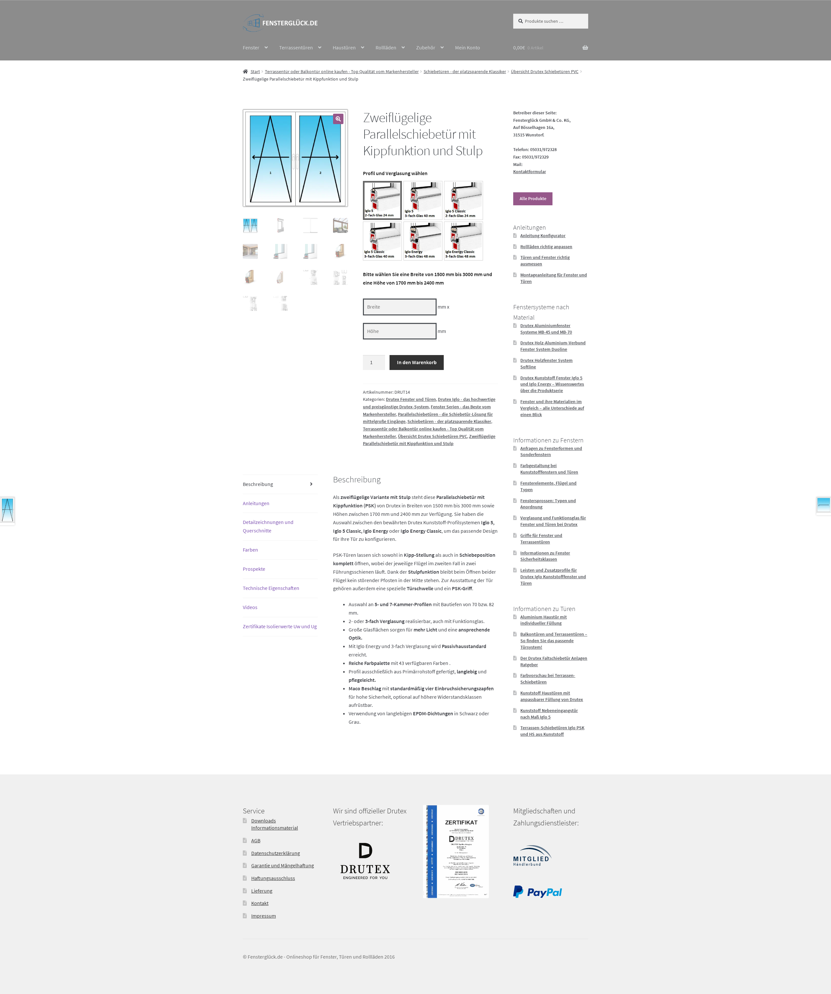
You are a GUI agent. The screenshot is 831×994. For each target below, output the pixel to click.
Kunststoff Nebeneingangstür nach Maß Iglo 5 (549, 713)
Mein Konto (467, 47)
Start (255, 71)
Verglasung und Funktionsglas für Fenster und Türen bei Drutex (553, 521)
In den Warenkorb (417, 362)
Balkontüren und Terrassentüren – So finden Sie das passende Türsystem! (553, 640)
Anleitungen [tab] (256, 503)
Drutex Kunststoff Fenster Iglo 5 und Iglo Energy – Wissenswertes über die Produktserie (552, 384)
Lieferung (261, 890)
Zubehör (425, 47)
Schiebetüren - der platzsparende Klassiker (465, 71)
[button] (338, 119)
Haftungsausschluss (273, 878)
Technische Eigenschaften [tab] (271, 588)
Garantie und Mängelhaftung (282, 865)
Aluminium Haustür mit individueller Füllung (543, 620)
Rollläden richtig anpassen (546, 246)
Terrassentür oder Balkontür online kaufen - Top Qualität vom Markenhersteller (342, 71)
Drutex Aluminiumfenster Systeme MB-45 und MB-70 (546, 329)
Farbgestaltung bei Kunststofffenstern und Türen (549, 469)
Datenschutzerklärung (275, 853)
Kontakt (259, 903)
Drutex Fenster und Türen (411, 399)
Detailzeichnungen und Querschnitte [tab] (268, 526)
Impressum (263, 915)
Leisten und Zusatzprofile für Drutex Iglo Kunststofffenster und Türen (553, 576)
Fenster (251, 47)
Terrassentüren (296, 47)
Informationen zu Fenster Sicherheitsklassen (545, 556)
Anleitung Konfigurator (542, 235)
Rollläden (386, 47)
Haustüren (344, 47)
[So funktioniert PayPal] (537, 896)
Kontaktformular (529, 171)
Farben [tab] (250, 549)
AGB (255, 840)
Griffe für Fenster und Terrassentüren (541, 538)
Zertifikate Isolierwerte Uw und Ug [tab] (280, 626)
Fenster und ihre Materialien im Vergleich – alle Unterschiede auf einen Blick (552, 408)
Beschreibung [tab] (258, 484)
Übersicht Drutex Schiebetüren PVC (544, 71)
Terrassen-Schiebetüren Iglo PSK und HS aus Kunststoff (552, 731)
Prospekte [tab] (254, 569)
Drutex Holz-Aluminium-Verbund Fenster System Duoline (553, 346)
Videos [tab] (250, 607)
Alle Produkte (533, 198)
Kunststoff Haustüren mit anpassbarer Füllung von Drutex (551, 696)
